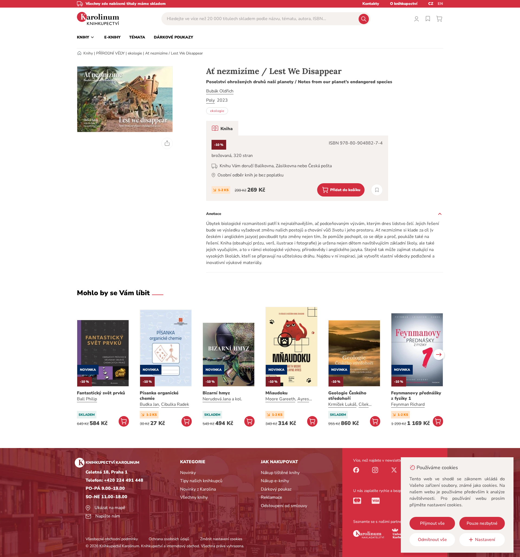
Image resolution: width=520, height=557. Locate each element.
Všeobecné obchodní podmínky (112, 539)
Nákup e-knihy (275, 481)
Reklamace (271, 497)
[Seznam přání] (428, 18)
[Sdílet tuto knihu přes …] (167, 143)
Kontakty (370, 3)
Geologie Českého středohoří (347, 395)
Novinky (188, 473)
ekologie (135, 53)
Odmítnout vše (432, 540)
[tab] (222, 128)
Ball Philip (87, 399)
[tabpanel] (297, 168)
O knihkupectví (403, 3)
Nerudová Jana (217, 399)
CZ (430, 3)
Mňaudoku (276, 393)
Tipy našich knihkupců (201, 481)
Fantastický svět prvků (101, 393)
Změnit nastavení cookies (221, 539)
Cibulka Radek (175, 404)
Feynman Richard (408, 404)
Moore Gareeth (280, 399)
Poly (210, 100)
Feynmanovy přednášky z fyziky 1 (416, 395)
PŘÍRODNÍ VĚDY (110, 53)
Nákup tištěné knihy (280, 473)
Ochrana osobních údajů (169, 539)
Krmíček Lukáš (342, 404)
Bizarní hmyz (216, 393)
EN (440, 3)
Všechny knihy (194, 497)
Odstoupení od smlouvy (284, 506)
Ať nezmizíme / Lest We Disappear (174, 53)
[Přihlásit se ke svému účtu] (416, 18)
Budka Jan (149, 404)
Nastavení (485, 540)
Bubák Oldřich (219, 91)
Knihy (88, 53)
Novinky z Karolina (198, 489)
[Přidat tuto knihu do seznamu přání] (377, 190)
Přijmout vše (432, 523)
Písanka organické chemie (159, 395)
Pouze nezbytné (482, 523)
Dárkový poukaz (276, 489)
